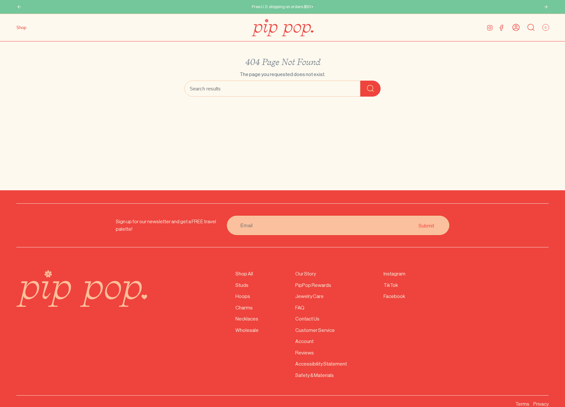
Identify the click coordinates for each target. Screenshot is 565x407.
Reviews (304, 352)
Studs (241, 285)
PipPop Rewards (313, 285)
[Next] (546, 7)
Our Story (305, 273)
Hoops (242, 296)
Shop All (244, 273)
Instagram (394, 273)
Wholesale (247, 330)
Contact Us (307, 318)
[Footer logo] (81, 288)
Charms (244, 307)
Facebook (394, 296)
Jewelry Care (309, 296)
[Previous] (19, 7)
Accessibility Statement (321, 364)
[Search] (370, 89)
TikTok (391, 285)
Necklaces (246, 318)
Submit (426, 225)
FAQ (299, 307)
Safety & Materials (314, 375)
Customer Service (315, 330)
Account (304, 341)
